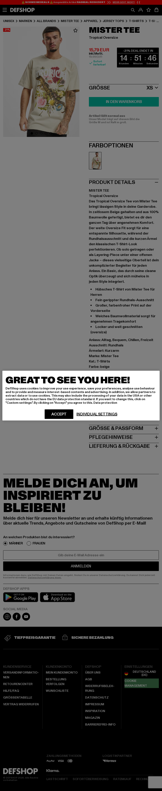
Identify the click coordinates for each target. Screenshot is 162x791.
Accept (59, 414)
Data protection (105, 402)
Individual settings (96, 414)
